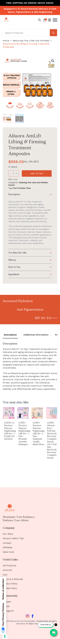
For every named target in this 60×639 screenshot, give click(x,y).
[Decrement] (10, 173)
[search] (53, 32)
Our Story (8, 533)
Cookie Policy (10, 588)
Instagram (8, 610)
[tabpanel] (30, 366)
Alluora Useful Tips (13, 538)
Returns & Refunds (13, 579)
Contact (7, 543)
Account (7, 570)
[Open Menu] (55, 20)
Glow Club (8, 552)
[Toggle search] (39, 20)
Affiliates (7, 547)
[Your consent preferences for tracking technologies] (5, 636)
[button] (53, 61)
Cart (5, 574)
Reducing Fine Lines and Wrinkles (31, 40)
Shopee (7, 601)
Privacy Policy (10, 583)
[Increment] (16, 173)
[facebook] (32, 616)
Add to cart (36, 173)
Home (6, 40)
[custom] (27, 616)
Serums (11, 185)
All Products (9, 565)
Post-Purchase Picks (22, 188)
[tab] (10, 334)
